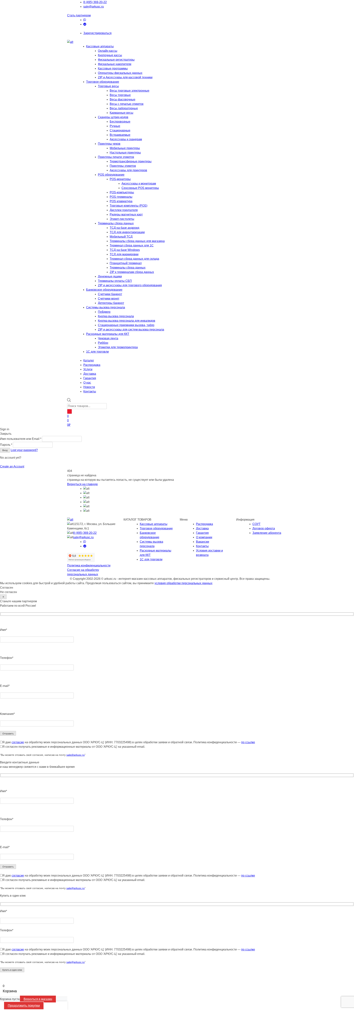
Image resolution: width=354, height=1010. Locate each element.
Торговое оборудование (102, 81)
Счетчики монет (108, 298)
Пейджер (104, 311)
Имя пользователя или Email (20, 438)
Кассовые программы (113, 68)
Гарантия (202, 532)
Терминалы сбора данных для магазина (137, 241)
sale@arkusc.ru (93, 6)
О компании (204, 537)
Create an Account (12, 466)
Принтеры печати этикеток (116, 157)
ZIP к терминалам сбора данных (132, 272)
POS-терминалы (121, 196)
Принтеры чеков (109, 143)
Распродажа (204, 524)
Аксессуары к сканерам (126, 139)
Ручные (115, 126)
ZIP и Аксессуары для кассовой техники (125, 77)
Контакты (202, 546)
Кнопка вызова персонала (116, 316)
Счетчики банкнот (110, 294)
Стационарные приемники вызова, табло (126, 325)
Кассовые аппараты (100, 46)
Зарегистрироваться (97, 33)
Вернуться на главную (82, 484)
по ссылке (248, 742)
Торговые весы (108, 86)
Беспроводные (120, 121)
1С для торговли (97, 351)
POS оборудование (111, 174)
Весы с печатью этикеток (126, 103)
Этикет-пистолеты (122, 218)
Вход (5, 450)
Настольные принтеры (125, 152)
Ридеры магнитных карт (126, 214)
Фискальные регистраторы (116, 59)
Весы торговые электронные (129, 90)
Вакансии (202, 541)
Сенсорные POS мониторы (140, 188)
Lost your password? (24, 450)
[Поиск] (69, 411)
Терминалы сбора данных (116, 223)
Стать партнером (79, 15)
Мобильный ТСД (121, 236)
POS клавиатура (121, 201)
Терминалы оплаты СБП (115, 280)
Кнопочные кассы (110, 55)
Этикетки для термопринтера (118, 347)
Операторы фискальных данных (120, 72)
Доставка (202, 528)
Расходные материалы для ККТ (107, 333)
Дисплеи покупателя (124, 210)
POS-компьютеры (122, 192)
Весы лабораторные (124, 108)
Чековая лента (108, 338)
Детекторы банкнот (111, 303)
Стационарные (120, 130)
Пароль (6, 444)
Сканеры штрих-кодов (113, 117)
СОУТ (256, 524)
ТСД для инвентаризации (127, 232)
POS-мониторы (120, 179)
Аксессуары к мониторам (139, 183)
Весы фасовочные (122, 99)
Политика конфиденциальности (88, 565)
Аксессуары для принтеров (128, 170)
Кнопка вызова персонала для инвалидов (126, 320)
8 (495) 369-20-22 (95, 2)
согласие (18, 742)
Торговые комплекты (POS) (128, 205)
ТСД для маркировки (124, 254)
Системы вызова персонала (105, 307)
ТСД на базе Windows (125, 249)
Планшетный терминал (126, 263)
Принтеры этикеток (123, 165)
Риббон (103, 342)
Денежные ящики (110, 276)
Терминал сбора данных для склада (134, 258)
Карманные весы (121, 112)
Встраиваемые (120, 134)
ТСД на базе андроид (124, 227)
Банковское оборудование (104, 289)
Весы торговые (120, 95)
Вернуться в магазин (38, 999)
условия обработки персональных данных (183, 583)
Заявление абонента (266, 532)
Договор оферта (263, 528)
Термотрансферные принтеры (131, 161)
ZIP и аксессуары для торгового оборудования (130, 285)
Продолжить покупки (24, 1005)
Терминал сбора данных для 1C (132, 245)
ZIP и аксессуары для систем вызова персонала (131, 329)
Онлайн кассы (107, 50)
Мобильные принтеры (125, 148)
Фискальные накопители (114, 64)
